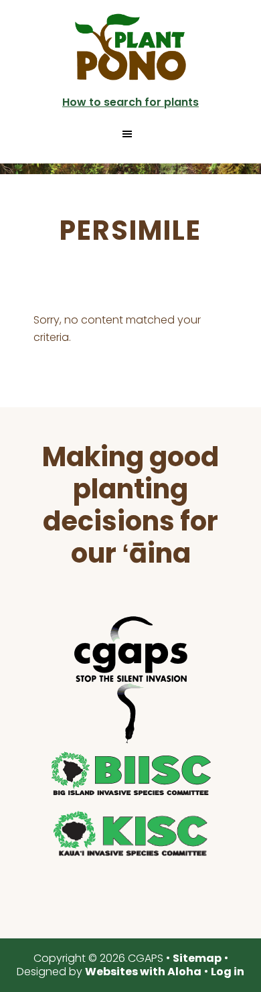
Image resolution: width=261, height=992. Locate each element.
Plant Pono (130, 46)
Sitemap (197, 958)
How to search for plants (130, 102)
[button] (130, 134)
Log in (227, 971)
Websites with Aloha (143, 971)
